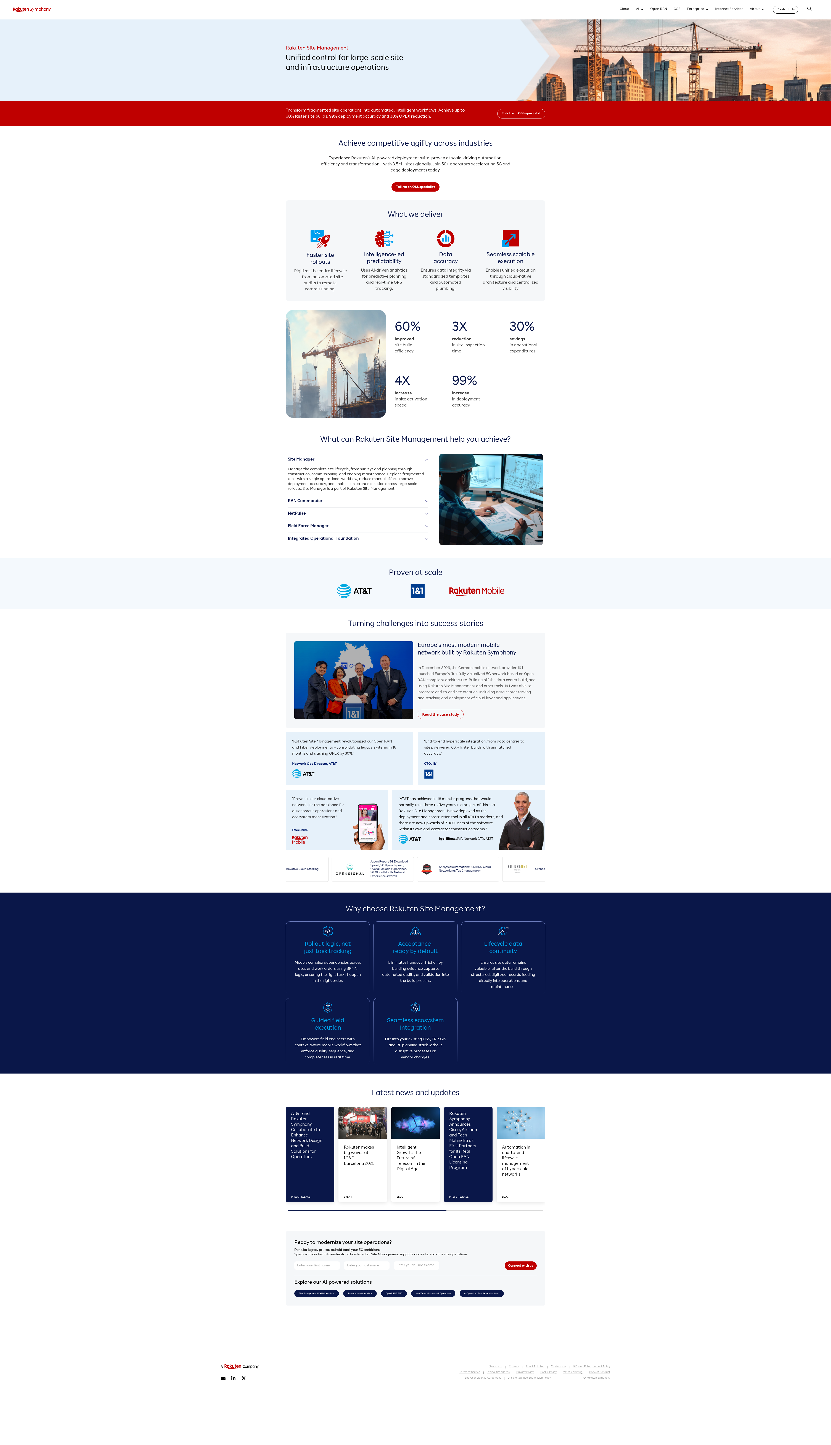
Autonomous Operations (360, 1294)
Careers (514, 1366)
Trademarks (558, 1366)
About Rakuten (535, 1366)
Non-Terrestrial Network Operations (433, 1294)
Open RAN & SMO (394, 1294)
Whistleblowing (573, 1372)
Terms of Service (469, 1372)
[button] (640, 9)
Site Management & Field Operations (316, 1294)
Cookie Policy (548, 1372)
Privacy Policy (525, 1372)
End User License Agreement (483, 1378)
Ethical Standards (498, 1372)
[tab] (358, 474)
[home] (32, 10)
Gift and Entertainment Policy (591, 1366)
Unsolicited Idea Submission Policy (529, 1378)
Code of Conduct (599, 1372)
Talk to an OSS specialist (521, 113)
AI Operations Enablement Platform (481, 1294)
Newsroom (495, 1366)
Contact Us (785, 9)
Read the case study (440, 715)
